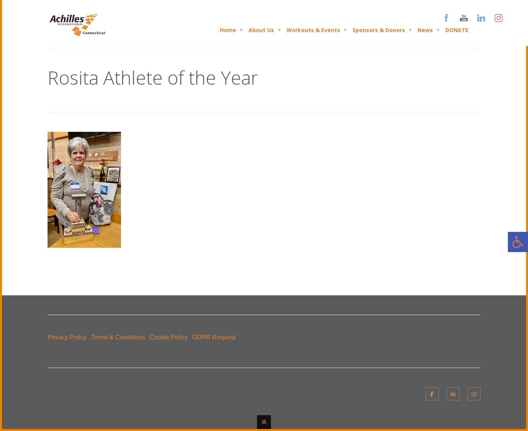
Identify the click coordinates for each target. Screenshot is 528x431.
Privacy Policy (67, 337)
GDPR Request (213, 337)
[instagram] (473, 393)
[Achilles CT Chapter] (77, 31)
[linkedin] (453, 393)
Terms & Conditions (118, 337)
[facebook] (432, 393)
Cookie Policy (169, 337)
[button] (518, 242)
